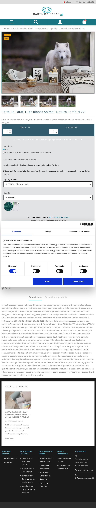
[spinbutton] (7, 131)
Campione (7, 146)
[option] (18, 417)
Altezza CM (25, 127)
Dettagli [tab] (48, 232)
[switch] (36, 271)
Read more (9, 438)
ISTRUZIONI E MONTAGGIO (28, 470)
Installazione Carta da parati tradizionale (28, 479)
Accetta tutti (78, 281)
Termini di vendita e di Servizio (45, 475)
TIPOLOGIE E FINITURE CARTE (27, 461)
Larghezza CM (71, 127)
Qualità (7, 193)
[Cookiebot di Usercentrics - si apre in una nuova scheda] (82, 224)
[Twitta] (6, 288)
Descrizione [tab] (35, 297)
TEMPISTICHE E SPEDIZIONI (47, 460)
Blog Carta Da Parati (64, 460)
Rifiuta (47, 281)
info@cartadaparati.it (84, 478)
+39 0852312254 (85, 470)
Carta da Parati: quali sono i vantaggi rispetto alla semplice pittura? (18, 414)
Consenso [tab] (16, 232)
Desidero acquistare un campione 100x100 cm (28, 152)
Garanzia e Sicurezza (44, 467)
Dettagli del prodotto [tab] (56, 297)
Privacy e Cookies (44, 484)
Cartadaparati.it (10, 458)
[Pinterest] (9, 288)
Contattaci (7, 462)
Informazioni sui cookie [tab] (79, 232)
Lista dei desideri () (86, 2)
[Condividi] (3, 288)
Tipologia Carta (10, 180)
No (6, 149)
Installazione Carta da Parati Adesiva (28, 489)
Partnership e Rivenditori (64, 467)
